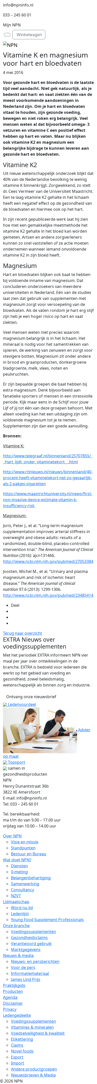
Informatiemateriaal (30, 973)
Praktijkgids (14, 985)
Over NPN (12, 836)
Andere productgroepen (34, 1069)
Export (17, 1057)
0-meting (19, 872)
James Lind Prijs (25, 979)
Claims (17, 1045)
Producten (13, 991)
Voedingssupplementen (33, 931)
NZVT (16, 895)
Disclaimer (13, 1003)
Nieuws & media (18, 955)
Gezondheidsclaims (29, 937)
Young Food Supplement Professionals (47, 919)
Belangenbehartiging (31, 878)
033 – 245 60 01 (17, 15)
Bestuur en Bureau (28, 854)
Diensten (19, 866)
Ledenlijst (20, 913)
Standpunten (23, 848)
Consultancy (22, 889)
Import (17, 1063)
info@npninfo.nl (18, 5)
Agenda (10, 997)
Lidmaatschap (16, 901)
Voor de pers (23, 967)
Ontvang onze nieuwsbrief (31, 696)
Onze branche (16, 925)
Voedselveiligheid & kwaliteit (38, 1033)
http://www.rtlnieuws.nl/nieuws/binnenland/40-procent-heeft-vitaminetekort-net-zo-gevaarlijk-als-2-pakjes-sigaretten (48, 477)
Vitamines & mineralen (32, 1027)
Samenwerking (25, 883)
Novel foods (22, 1051)
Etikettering (22, 1039)
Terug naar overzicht (22, 633)
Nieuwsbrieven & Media (33, 1075)
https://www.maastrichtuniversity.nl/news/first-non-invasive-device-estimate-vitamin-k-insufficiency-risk (47, 499)
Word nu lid (22, 907)
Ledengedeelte (17, 1015)
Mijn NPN (12, 25)
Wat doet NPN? (17, 860)
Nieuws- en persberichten (35, 961)
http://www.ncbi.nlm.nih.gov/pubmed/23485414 (48, 595)
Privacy (9, 1009)
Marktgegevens (26, 949)
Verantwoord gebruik (31, 943)
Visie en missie (24, 842)
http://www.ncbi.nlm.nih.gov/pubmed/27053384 (48, 561)
